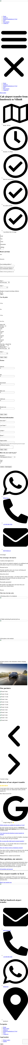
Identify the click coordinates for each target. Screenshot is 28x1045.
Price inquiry (6, 21)
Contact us (5, 23)
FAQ (4, 20)
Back (2, 357)
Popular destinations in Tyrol (10, 19)
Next (2, 294)
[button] (14, 53)
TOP (2, 1044)
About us (5, 17)
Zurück (2, 466)
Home (4, 16)
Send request (8, 466)
